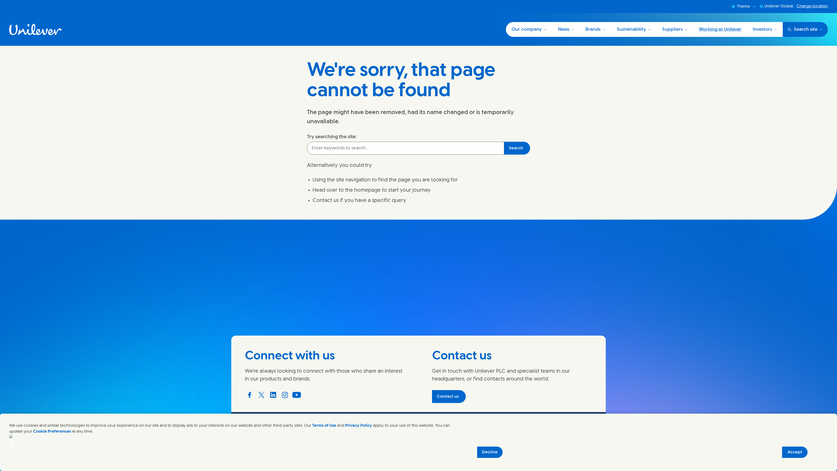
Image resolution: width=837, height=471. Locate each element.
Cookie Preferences (52, 431)
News (563, 29)
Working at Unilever (720, 29)
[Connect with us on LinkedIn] (273, 395)
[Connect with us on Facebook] (249, 395)
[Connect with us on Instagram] (285, 395)
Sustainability (631, 29)
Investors (762, 29)
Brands (593, 29)
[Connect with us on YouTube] (297, 395)
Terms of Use (324, 425)
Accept (795, 452)
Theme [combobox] (743, 6)
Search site (805, 29)
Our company (527, 29)
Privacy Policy (358, 425)
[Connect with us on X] (261, 395)
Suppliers (672, 29)
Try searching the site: (332, 137)
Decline (490, 452)
